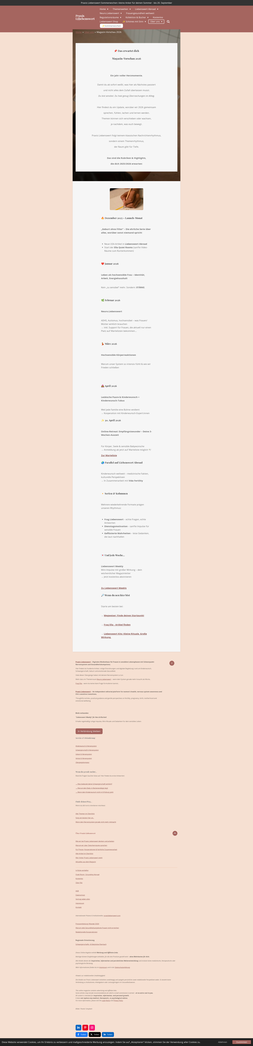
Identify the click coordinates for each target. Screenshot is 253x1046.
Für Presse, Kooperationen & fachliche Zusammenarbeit (96, 849)
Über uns (89, 32)
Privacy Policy (118, 1000)
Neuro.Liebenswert (104, 679)
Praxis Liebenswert (83, 662)
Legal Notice (106, 1000)
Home (79, 32)
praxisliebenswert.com (112, 916)
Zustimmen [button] (241, 1042)
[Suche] (168, 22)
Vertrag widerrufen (83, 899)
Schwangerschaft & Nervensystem (87, 750)
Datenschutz (80, 895)
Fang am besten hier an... (85, 818)
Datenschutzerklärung (122, 967)
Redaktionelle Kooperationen (86, 932)
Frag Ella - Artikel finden (117, 624)
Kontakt (79, 907)
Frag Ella (79, 683)
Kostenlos (79, 879)
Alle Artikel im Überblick (84, 854)
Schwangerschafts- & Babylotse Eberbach (91, 944)
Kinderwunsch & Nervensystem (86, 746)
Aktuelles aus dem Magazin (86, 862)
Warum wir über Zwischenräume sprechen (91, 845)
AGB (77, 891)
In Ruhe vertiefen (82, 870)
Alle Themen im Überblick (85, 814)
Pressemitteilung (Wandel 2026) (87, 924)
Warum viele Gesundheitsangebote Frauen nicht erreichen (97, 928)
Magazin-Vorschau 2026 (109, 32)
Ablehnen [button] (222, 1042)
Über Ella (79, 883)
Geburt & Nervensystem (84, 754)
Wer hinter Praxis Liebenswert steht (89, 858)
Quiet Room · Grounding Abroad (87, 874)
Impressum (80, 903)
